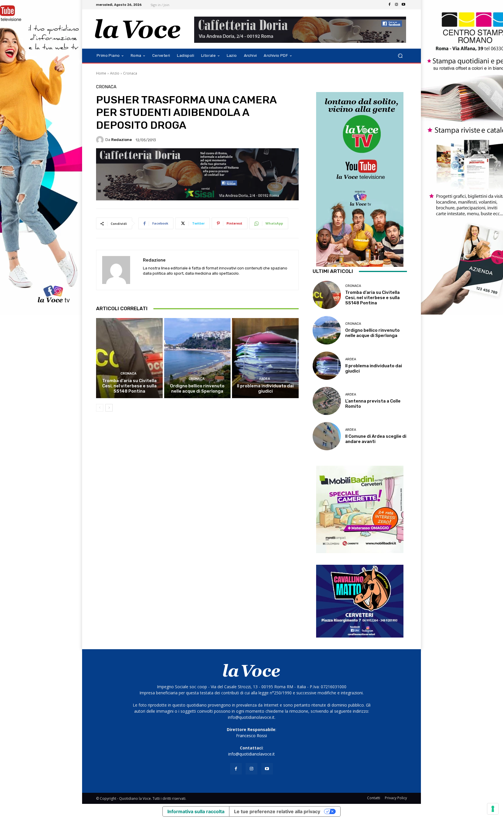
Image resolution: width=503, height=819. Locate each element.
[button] (400, 56)
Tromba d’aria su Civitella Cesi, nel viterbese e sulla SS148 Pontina (129, 386)
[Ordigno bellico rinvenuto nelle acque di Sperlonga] (197, 358)
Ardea (264, 378)
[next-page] (109, 408)
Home (101, 73)
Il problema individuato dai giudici (265, 388)
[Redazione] (100, 140)
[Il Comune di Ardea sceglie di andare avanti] (327, 436)
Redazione (121, 140)
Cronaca (130, 73)
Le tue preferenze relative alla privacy (277, 811)
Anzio (114, 73)
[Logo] (138, 29)
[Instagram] (396, 4)
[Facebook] (389, 4)
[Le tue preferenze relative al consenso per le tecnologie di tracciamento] (492, 808)
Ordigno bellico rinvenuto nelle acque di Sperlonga (197, 388)
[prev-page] (99, 408)
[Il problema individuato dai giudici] (265, 358)
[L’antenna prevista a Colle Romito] (327, 401)
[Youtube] (403, 4)
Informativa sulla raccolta (195, 811)
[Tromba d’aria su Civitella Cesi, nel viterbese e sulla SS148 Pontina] (129, 358)
